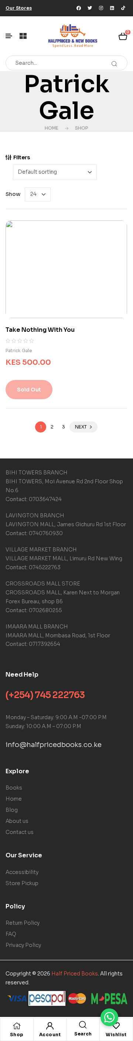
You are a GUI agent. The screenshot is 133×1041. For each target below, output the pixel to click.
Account (50, 1034)
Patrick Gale (19, 350)
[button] (19, 8)
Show (13, 194)
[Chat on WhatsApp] (109, 1017)
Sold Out (29, 389)
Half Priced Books (74, 973)
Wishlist (116, 1034)
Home (51, 128)
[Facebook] (78, 8)
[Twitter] (89, 8)
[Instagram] (100, 8)
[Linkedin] (112, 8)
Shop (81, 128)
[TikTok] (123, 8)
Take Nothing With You (40, 330)
